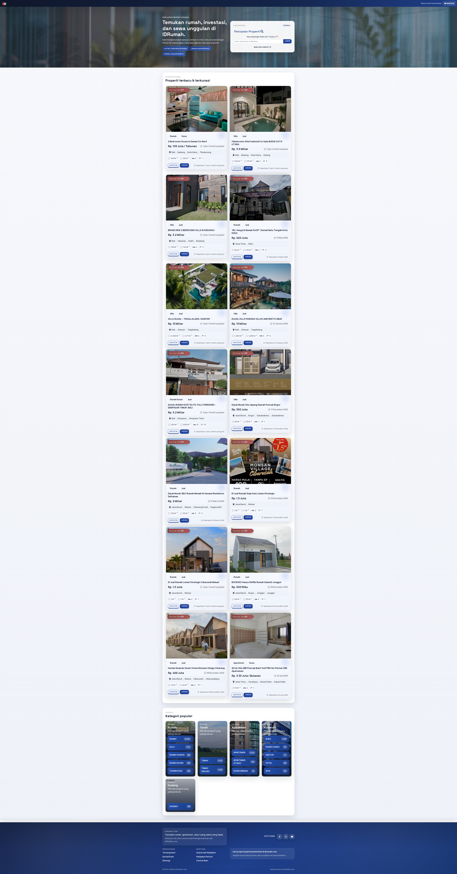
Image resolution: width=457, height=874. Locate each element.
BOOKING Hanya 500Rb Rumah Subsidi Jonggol (256, 582)
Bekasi (188, 507)
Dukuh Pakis (266, 682)
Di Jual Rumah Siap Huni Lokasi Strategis (253, 493)
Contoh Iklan (202, 860)
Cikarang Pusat (201, 507)
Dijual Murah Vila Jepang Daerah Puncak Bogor (256, 404)
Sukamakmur (263, 415)
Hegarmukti (216, 507)
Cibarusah (198, 679)
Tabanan (182, 241)
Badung (181, 152)
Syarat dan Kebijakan (206, 852)
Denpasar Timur (196, 418)
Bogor (251, 415)
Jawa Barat (240, 415)
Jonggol (260, 593)
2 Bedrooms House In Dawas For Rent (187, 141)
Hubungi (184, 165)
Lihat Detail (173, 165)
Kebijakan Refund (204, 856)
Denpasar (182, 418)
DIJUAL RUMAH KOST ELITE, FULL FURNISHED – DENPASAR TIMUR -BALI (192, 406)
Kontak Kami (168, 856)
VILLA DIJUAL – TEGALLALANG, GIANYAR (189, 318)
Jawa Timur (240, 243)
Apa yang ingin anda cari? (262, 36)
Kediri (191, 241)
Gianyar (181, 329)
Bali (173, 152)
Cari (287, 41)
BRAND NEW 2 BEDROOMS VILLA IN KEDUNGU (191, 230)
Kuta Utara (192, 152)
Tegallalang (193, 329)
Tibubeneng (205, 152)
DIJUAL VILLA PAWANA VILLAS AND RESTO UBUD (257, 318)
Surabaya (253, 682)
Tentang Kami (168, 852)
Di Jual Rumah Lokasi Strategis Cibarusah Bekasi (193, 582)
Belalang (200, 241)
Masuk (450, 3)
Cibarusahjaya (212, 679)
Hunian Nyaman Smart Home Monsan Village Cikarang (196, 668)
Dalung (266, 155)
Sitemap (166, 860)
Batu (250, 243)
